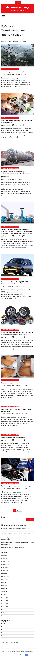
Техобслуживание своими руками (10, 69)
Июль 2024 (4, 582)
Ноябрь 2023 (4, 601)
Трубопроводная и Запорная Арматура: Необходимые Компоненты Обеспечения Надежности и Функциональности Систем (16, 231)
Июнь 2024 (4, 585)
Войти (18, 2)
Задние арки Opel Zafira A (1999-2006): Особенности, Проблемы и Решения (15, 283)
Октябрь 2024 (5, 573)
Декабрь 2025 (5, 561)
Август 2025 (4, 567)
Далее (20, 510)
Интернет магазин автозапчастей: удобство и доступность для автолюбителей (17, 333)
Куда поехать (5, 627)
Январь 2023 (4, 607)
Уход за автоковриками (9, 383)
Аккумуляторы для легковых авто (13, 437)
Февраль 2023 (5, 604)
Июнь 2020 (4, 610)
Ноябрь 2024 (4, 570)
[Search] (32, 15)
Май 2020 (4, 613)
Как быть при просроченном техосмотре (16, 486)
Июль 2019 (4, 616)
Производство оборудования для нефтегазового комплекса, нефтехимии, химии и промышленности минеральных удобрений (16, 173)
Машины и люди (17, 7)
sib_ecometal (7, 74)
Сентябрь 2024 (5, 576)
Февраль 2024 (5, 598)
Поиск (3, 517)
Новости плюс (5, 633)
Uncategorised (5, 624)
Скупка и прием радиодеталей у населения (17, 72)
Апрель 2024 (5, 591)
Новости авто (5, 630)
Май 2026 (4, 555)
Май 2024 (4, 588)
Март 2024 (4, 595)
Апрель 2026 (5, 558)
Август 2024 (4, 579)
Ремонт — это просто (7, 636)
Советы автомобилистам (8, 639)
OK (26, 655)
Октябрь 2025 (5, 564)
